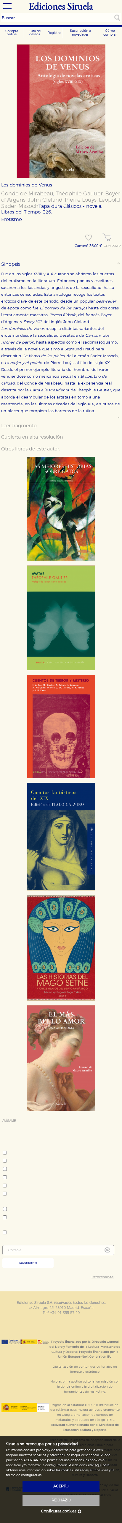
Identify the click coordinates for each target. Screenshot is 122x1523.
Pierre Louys (81, 200)
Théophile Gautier (79, 194)
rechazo (61, 1500)
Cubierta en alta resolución (32, 437)
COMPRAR (112, 246)
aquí (98, 1465)
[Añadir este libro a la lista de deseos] (88, 238)
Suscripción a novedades (80, 32)
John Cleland (45, 200)
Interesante (103, 1277)
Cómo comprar (110, 32)
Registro (54, 32)
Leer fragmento (19, 425)
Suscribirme (28, 1262)
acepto (61, 1486)
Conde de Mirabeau (27, 194)
